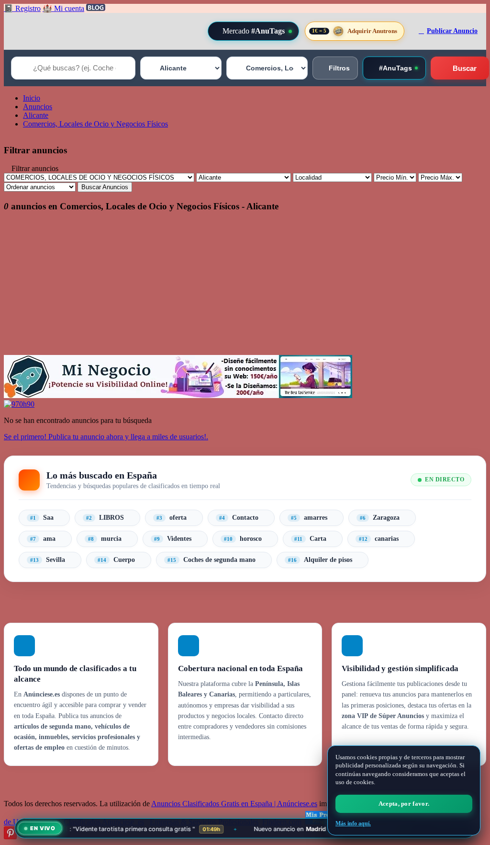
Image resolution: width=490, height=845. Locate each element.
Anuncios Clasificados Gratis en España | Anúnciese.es (234, 803)
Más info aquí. (353, 823)
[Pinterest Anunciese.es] (10, 837)
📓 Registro (22, 8)
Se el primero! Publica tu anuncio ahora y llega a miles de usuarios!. (106, 437)
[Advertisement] (245, 288)
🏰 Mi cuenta (63, 8)
